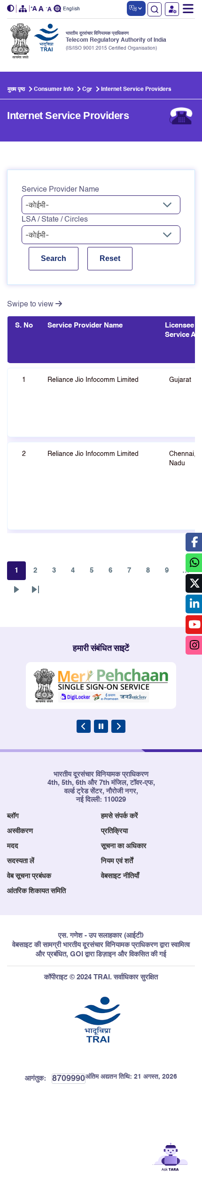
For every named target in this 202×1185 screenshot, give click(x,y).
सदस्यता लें (20, 861)
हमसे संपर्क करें (119, 816)
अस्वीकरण (20, 831)
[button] (11, 9)
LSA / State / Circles (55, 220)
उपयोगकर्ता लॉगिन (172, 9)
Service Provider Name (60, 190)
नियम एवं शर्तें (117, 861)
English (71, 9)
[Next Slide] (118, 726)
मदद (12, 846)
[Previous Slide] (84, 726)
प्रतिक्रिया (114, 831)
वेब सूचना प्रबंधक (29, 875)
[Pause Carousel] (101, 726)
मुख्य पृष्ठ (16, 89)
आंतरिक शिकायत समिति (36, 890)
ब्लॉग (13, 816)
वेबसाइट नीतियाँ (120, 875)
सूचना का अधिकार (124, 846)
